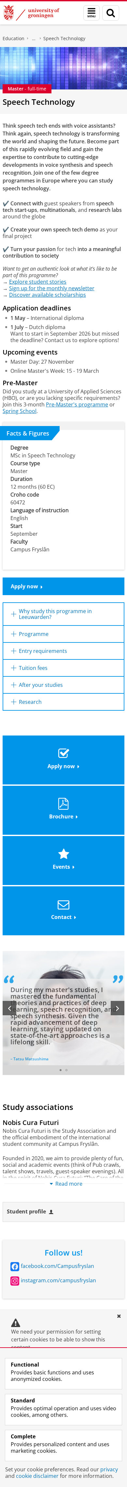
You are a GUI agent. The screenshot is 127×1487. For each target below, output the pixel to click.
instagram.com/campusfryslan (58, 1280)
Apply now (24, 586)
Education (13, 38)
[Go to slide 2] (66, 1070)
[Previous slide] (9, 1008)
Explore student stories (37, 281)
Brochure (61, 816)
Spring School (19, 411)
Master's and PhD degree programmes (34, 38)
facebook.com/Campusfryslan (57, 1266)
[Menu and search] (91, 13)
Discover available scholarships (47, 295)
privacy (109, 1469)
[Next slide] (117, 1008)
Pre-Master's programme (77, 404)
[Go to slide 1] (61, 1070)
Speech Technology (64, 38)
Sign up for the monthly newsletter (51, 288)
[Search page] (110, 13)
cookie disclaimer (37, 1476)
